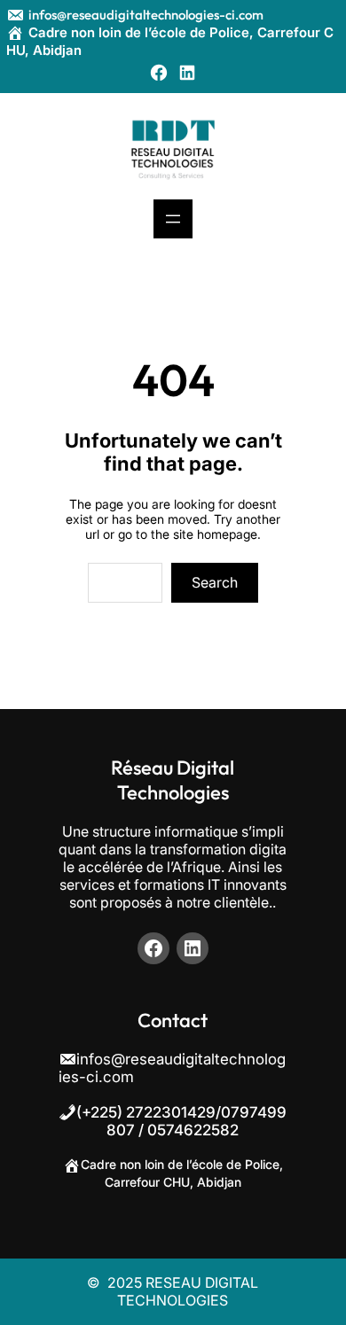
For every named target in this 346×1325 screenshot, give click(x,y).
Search (215, 582)
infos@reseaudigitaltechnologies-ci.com (145, 14)
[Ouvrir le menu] (173, 218)
